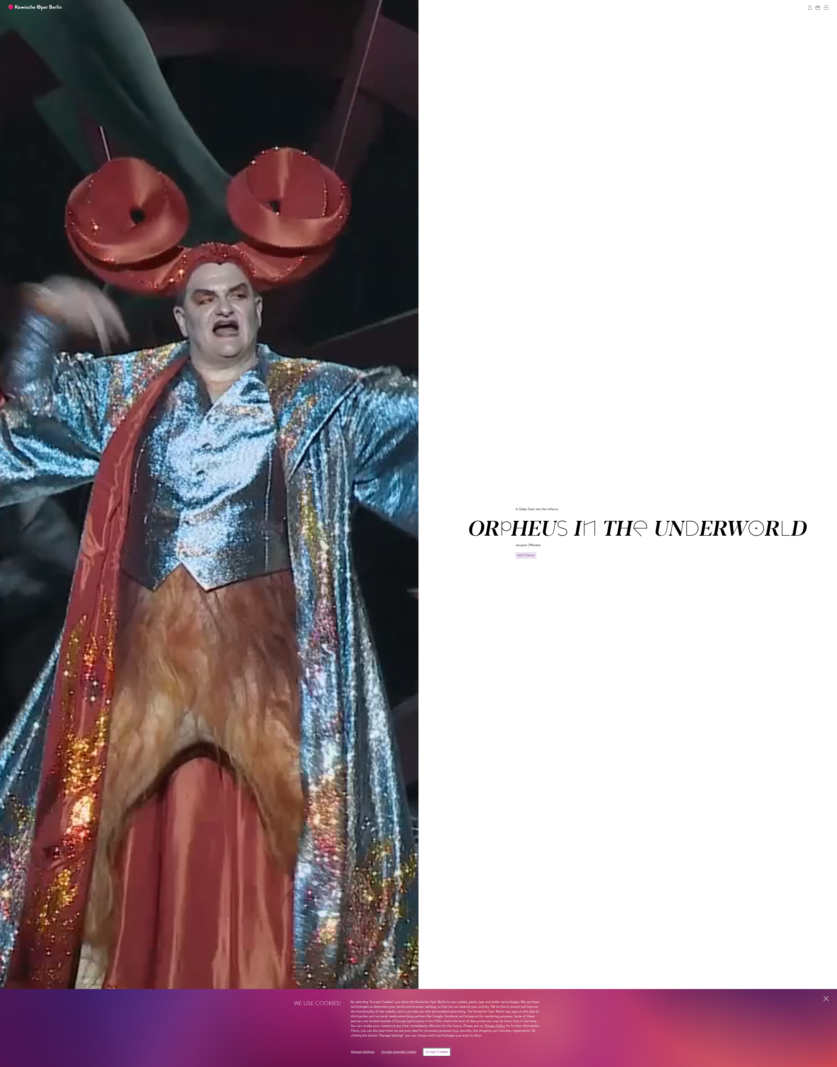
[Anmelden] (809, 7)
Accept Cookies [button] (436, 1052)
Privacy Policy (495, 1026)
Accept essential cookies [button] (398, 1052)
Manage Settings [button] (362, 1052)
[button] (826, 7)
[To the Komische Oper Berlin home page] (34, 7)
